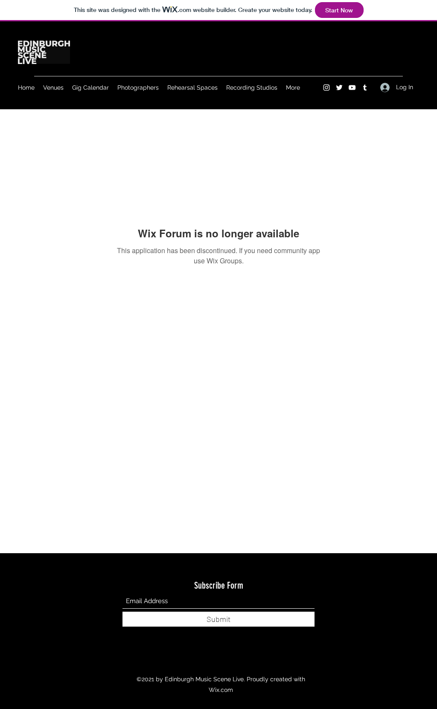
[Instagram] (326, 87)
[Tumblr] (365, 87)
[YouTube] (352, 87)
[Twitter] (339, 87)
